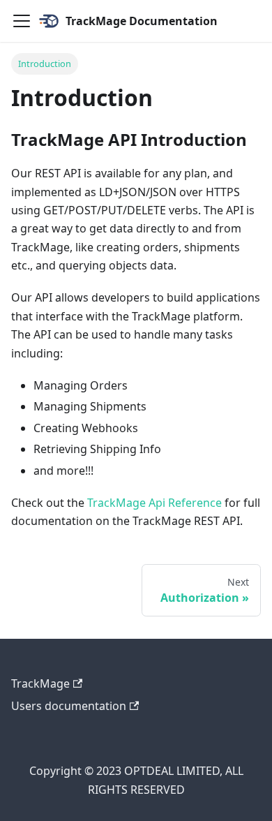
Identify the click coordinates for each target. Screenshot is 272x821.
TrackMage (40, 683)
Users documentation (68, 705)
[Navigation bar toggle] (21, 20)
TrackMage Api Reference (154, 502)
